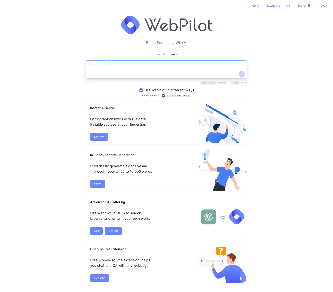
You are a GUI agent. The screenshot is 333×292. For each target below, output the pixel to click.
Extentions (273, 5)
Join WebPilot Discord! (178, 95)
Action (113, 231)
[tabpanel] (166, 173)
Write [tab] (174, 54)
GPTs (255, 5)
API (288, 5)
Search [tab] (160, 54)
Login (324, 5)
